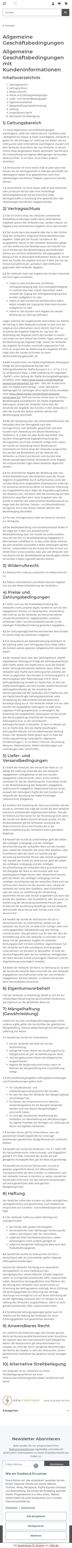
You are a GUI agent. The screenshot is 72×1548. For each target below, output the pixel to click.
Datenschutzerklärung (21, 1449)
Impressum (12, 1507)
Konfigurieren (36, 1525)
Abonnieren (56, 1464)
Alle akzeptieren (36, 1516)
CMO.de (54, 1545)
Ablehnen (36, 1535)
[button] (53, 3)
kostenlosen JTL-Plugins (31, 1545)
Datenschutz (28, 1507)
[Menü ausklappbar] (4, 2)
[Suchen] (65, 12)
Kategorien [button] (10, 1410)
